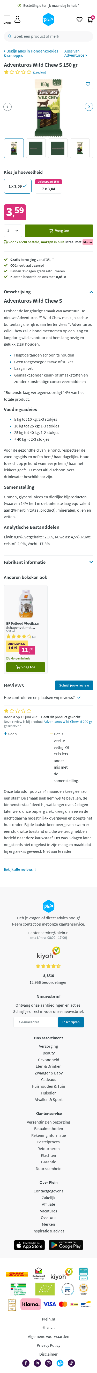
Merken (48, 1224)
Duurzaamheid (49, 1168)
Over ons (48, 1217)
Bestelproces (48, 1141)
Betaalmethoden (48, 1128)
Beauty (49, 1052)
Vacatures (48, 1210)
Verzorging (48, 1046)
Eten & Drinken (49, 1066)
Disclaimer (48, 1354)
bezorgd (27, 265)
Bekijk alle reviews (18, 869)
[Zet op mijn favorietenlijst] (88, 84)
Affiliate (48, 1204)
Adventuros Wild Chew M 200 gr (68, 721)
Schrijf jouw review (74, 685)
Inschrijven (71, 1022)
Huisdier (48, 1092)
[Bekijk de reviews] (18, 72)
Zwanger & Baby (49, 1072)
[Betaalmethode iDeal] (74, 1304)
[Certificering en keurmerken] (45, 1289)
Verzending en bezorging (48, 1122)
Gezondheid (48, 1059)
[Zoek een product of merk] (9, 36)
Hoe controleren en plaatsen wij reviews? (39, 697)
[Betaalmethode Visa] (49, 1304)
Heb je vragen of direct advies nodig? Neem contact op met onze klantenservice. (48, 921)
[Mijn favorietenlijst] (80, 19)
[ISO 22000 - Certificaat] (68, 1289)
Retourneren (49, 1148)
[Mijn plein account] (17, 19)
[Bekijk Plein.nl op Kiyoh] (62, 1274)
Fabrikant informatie (25, 562)
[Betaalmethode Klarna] (30, 1304)
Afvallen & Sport (49, 1099)
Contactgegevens (48, 1190)
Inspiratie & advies (48, 1230)
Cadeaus (48, 1079)
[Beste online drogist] (83, 1289)
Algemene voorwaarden (48, 1336)
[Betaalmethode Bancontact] (86, 1304)
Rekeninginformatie (48, 1135)
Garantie (48, 1161)
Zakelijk (48, 1197)
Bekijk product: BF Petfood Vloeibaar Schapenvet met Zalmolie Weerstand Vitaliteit (25, 629)
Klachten (48, 1155)
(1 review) (39, 72)
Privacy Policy (48, 1345)
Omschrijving (17, 291)
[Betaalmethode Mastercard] (63, 1304)
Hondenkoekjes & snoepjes (31, 53)
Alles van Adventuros (74, 53)
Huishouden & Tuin (48, 1086)
